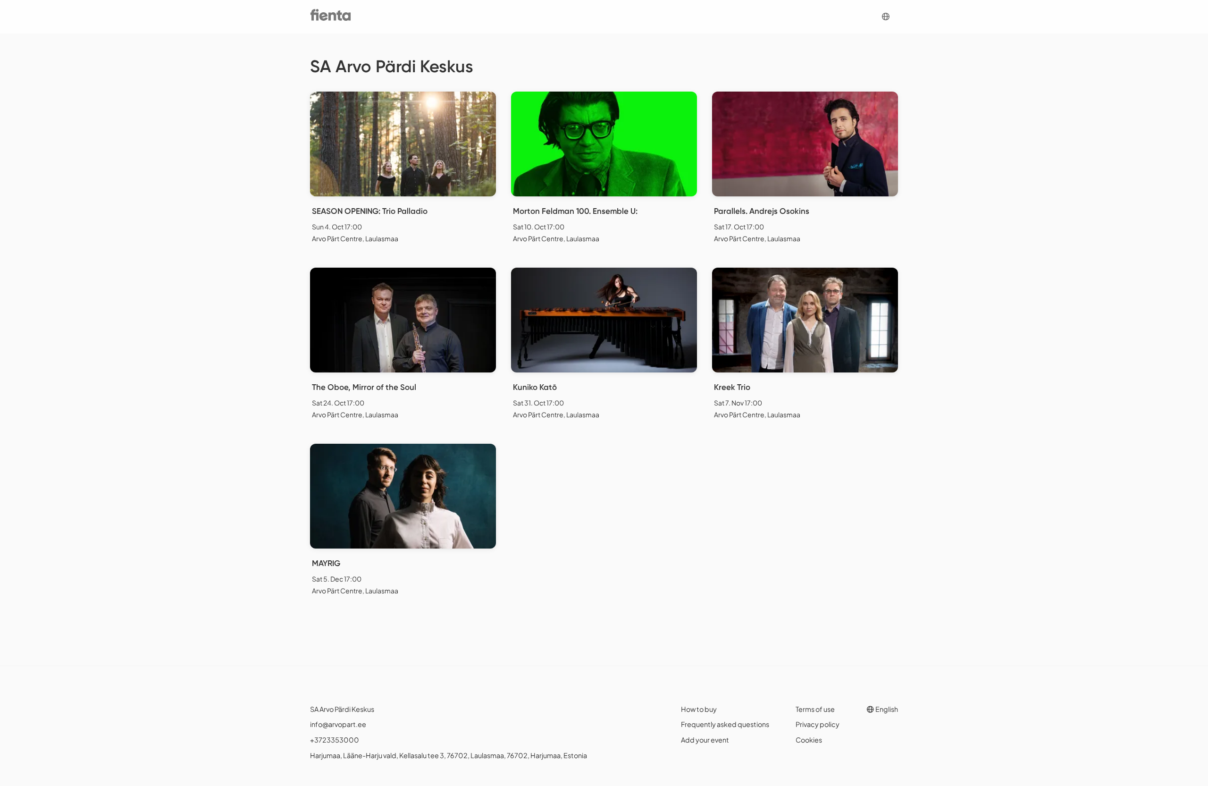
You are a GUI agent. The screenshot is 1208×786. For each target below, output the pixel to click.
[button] (885, 17)
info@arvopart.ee (338, 724)
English (886, 709)
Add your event (705, 739)
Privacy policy (817, 724)
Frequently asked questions (725, 724)
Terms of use (815, 709)
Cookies (809, 739)
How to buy (699, 709)
